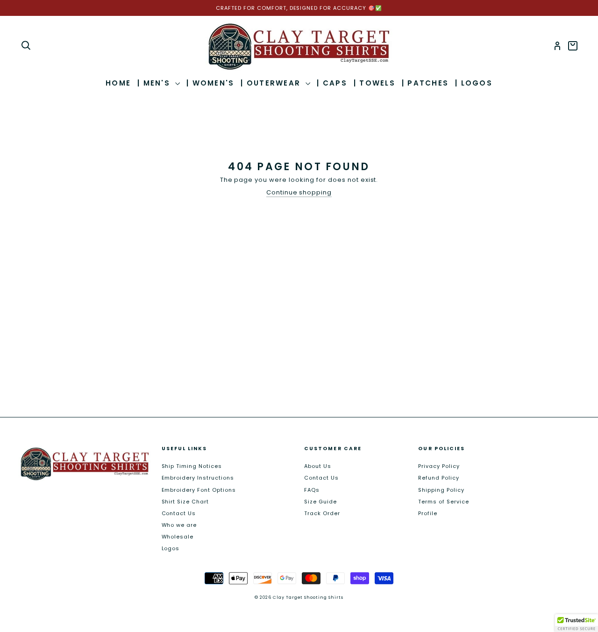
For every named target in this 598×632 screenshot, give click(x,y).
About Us (317, 466)
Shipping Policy (441, 490)
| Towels (374, 83)
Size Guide (320, 501)
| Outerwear (272, 83)
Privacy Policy (439, 466)
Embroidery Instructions (198, 477)
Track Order (322, 513)
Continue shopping (299, 193)
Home (118, 83)
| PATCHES (425, 83)
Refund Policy (438, 477)
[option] (299, 8)
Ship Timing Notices (192, 466)
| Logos (473, 83)
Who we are (179, 525)
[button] (576, 623)
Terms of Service (443, 501)
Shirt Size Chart (185, 501)
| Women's (210, 83)
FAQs (312, 490)
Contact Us (179, 513)
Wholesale (178, 536)
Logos (171, 548)
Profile (427, 513)
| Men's (155, 83)
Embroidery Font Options (199, 490)
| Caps (332, 83)
